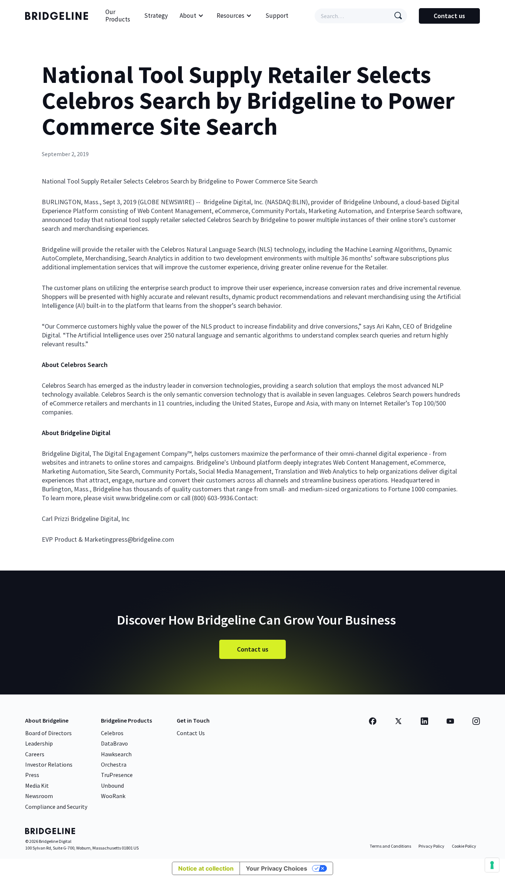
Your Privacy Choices (276, 868)
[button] (192, 15)
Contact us (449, 15)
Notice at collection (206, 868)
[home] (58, 16)
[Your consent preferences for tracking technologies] (492, 865)
